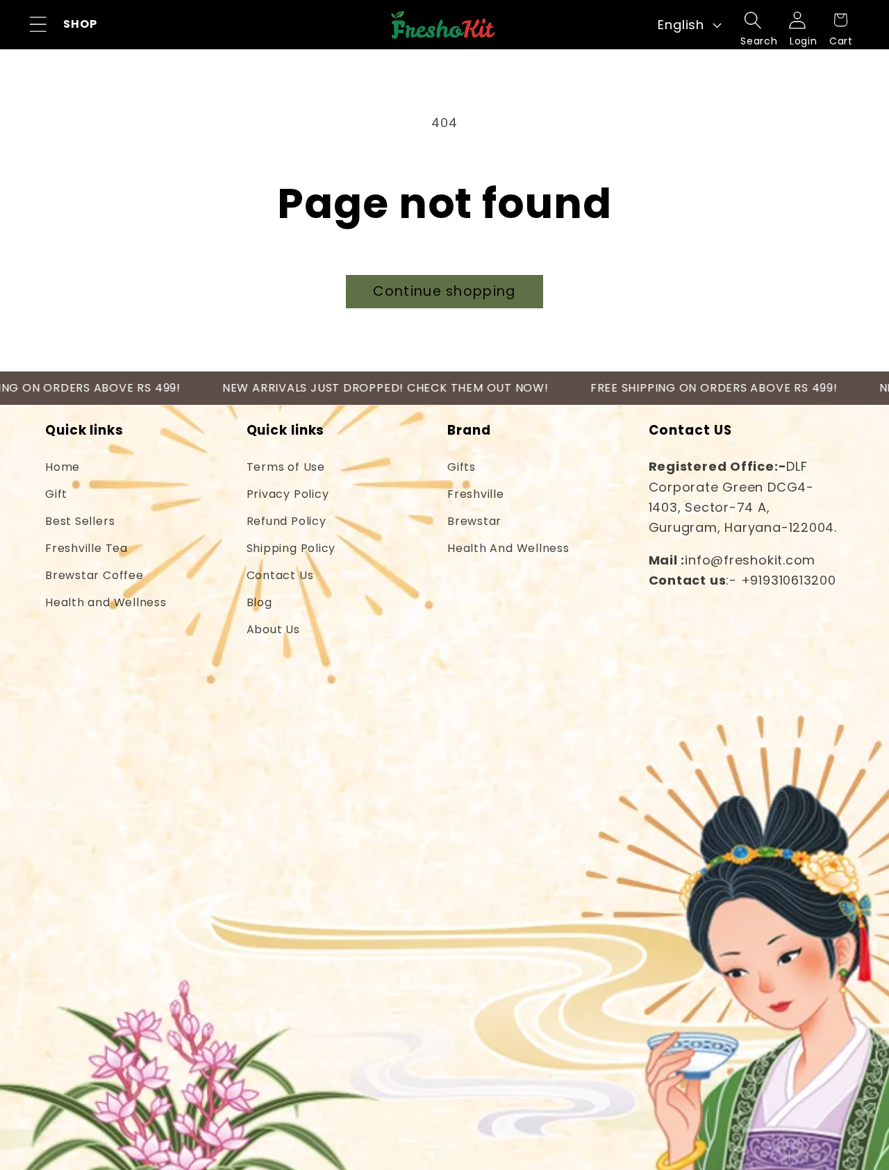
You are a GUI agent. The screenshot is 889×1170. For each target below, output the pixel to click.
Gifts (461, 467)
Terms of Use (286, 467)
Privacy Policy (288, 494)
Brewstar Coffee (94, 575)
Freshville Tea (86, 548)
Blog (259, 602)
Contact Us (280, 575)
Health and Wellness (106, 602)
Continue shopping (444, 291)
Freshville (475, 494)
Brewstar (474, 521)
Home (62, 467)
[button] (38, 24)
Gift (56, 494)
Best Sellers (80, 521)
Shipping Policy (291, 548)
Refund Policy (286, 521)
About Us (273, 629)
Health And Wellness (508, 548)
